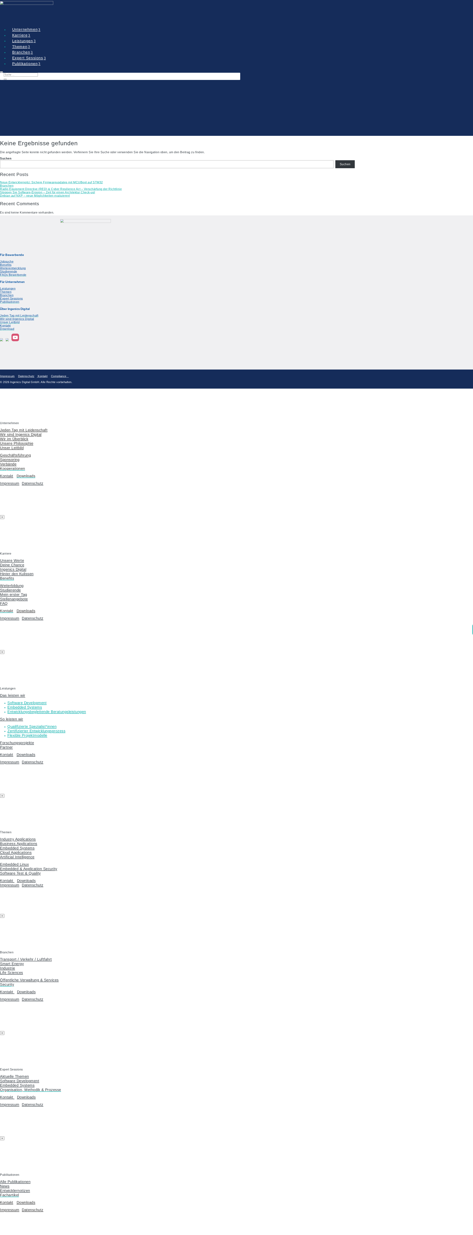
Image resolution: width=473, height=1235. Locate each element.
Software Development (19, 1081)
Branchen (6, 185)
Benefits (5, 264)
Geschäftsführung (15, 455)
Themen (5, 291)
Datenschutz (26, 376)
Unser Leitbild (12, 448)
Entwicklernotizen (15, 1190)
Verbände (8, 464)
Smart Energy (12, 964)
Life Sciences (11, 972)
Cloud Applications (16, 852)
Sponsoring (9, 459)
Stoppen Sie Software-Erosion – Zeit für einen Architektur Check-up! (47, 192)
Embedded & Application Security (28, 869)
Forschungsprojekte (17, 743)
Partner (6, 747)
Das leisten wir (12, 695)
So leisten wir (11, 719)
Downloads (26, 611)
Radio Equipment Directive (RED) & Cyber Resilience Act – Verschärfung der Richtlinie (61, 189)
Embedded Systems (17, 848)
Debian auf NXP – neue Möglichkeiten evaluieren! (35, 195)
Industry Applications (18, 839)
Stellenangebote (14, 599)
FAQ (4, 603)
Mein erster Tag (13, 594)
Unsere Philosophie (16, 443)
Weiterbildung (12, 585)
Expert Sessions (11, 298)
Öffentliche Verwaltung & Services (29, 980)
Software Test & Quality (20, 873)
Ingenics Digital (13, 569)
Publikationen (25, 63)
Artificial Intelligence (17, 857)
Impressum (7, 376)
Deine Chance (12, 565)
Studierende (8, 271)
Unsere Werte (12, 560)
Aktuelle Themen (14, 1076)
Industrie (7, 968)
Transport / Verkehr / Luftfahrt (26, 959)
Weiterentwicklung (13, 268)
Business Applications (18, 843)
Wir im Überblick (14, 439)
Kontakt (5, 325)
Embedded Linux (14, 864)
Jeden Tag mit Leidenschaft (23, 430)
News (4, 1186)
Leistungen (8, 288)
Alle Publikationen (15, 1181)
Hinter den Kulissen (17, 574)
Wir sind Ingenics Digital (17, 319)
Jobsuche (6, 261)
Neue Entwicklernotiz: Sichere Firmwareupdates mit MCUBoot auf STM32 (51, 182)
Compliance (60, 376)
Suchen (5, 158)
